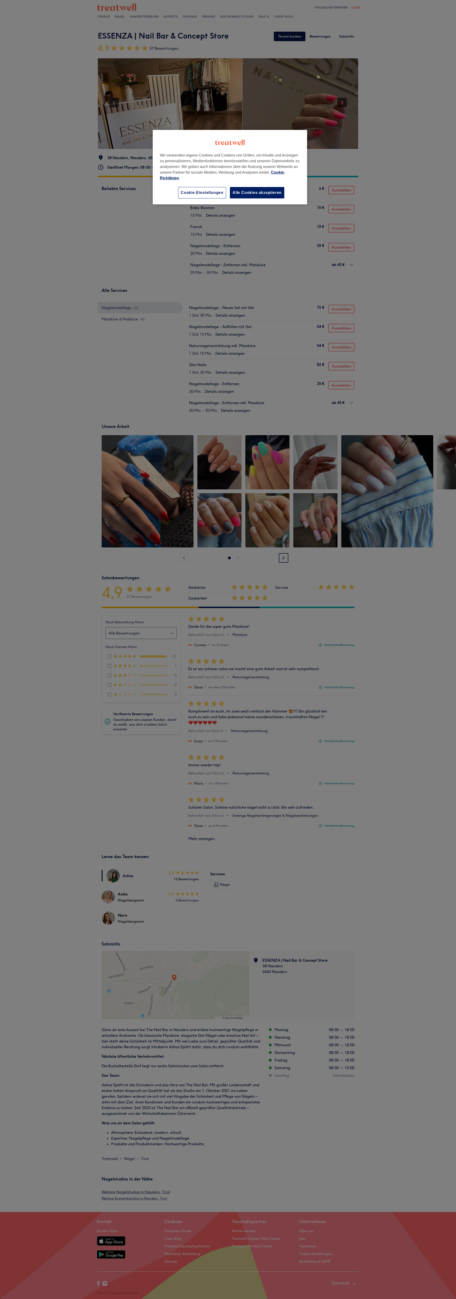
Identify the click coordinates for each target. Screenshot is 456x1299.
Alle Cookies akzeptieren (257, 193)
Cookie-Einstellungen (202, 193)
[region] (230, 167)
